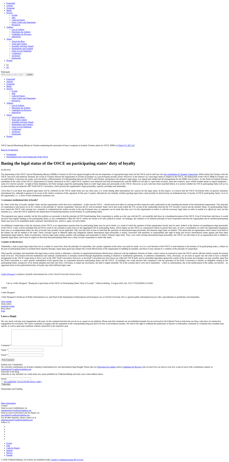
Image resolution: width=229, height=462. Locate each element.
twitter (12, 306)
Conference (16, 53)
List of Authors (18, 29)
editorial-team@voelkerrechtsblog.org (17, 420)
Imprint (9, 450)
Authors (9, 27)
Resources (16, 25)
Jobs (13, 17)
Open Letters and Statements (24, 22)
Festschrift (10, 3)
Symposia (10, 8)
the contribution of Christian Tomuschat (180, 174)
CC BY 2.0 (129, 145)
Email (4, 355)
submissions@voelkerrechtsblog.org (16, 369)
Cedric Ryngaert (8, 274)
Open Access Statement (21, 51)
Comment (6, 345)
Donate (9, 60)
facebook (5, 306)
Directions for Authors (21, 32)
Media (9, 10)
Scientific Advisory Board (22, 46)
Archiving (16, 56)
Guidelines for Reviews (21, 34)
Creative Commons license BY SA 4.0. (67, 460)
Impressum (16, 58)
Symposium (11, 154)
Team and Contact (19, 44)
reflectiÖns (16, 37)
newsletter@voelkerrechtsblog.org (15, 415)
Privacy (9, 453)
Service (9, 13)
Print (3, 311)
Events (14, 15)
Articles (9, 6)
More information (8, 403)
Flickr (120, 145)
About (9, 39)
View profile (6, 301)
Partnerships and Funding (22, 48)
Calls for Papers (18, 20)
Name (4, 350)
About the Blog (18, 41)
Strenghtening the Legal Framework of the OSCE (27, 157)
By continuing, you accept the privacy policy (23, 382)
